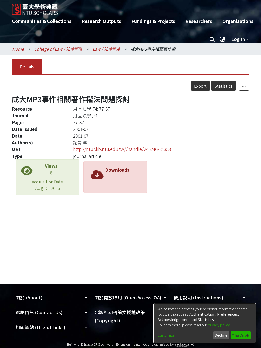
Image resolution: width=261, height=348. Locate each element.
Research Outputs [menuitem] (101, 21)
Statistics (223, 86)
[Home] (126, 7)
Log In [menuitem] (238, 39)
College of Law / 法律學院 (58, 49)
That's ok (240, 335)
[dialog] (205, 323)
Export (200, 86)
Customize (166, 335)
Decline (221, 335)
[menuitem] (222, 39)
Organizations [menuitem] (237, 21)
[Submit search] (212, 39)
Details (27, 66)
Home (18, 49)
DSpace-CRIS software (97, 344)
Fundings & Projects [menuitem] (153, 21)
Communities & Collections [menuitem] (41, 21)
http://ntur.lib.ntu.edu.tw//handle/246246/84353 (122, 149)
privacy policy (219, 324)
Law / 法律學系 (106, 49)
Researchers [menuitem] (198, 21)
